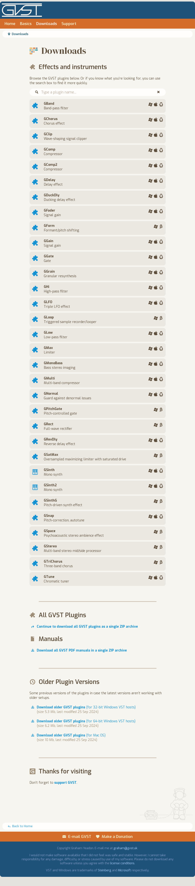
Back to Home (22, 826)
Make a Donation (117, 836)
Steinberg (104, 870)
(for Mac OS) (71, 735)
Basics (26, 23)
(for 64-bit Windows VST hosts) (86, 721)
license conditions (122, 863)
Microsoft (124, 870)
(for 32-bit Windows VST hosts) (86, 707)
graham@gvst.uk (125, 848)
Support (69, 23)
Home (10, 23)
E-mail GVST (79, 836)
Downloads (46, 23)
